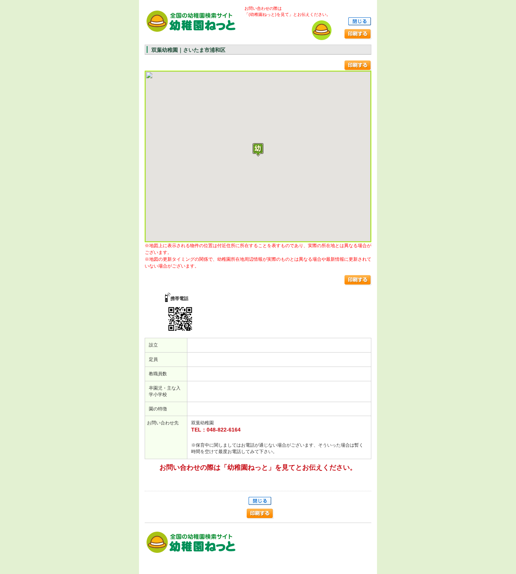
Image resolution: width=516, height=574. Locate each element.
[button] (258, 149)
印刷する (358, 34)
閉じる (359, 21)
